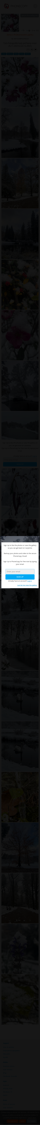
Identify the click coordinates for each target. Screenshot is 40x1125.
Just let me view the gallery (27, 585)
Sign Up (20, 577)
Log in (29, 581)
